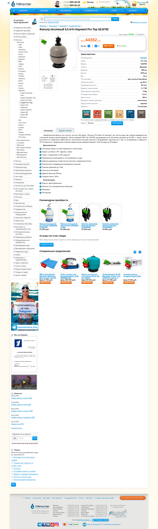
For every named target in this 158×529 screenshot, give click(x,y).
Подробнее (45, 282)
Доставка (44, 11)
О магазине (23, 11)
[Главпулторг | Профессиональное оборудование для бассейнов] (21, 4)
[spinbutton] (92, 46)
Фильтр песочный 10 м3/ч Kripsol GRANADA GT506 (69, 225)
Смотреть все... (17, 428)
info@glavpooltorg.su (84, 520)
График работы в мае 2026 (21, 405)
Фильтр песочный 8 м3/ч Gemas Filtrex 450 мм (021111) (90, 276)
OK (35, 438)
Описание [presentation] (48, 131)
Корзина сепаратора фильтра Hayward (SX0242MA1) (110, 225)
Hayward (143, 58)
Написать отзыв (46, 245)
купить (110, 46)
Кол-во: (83, 46)
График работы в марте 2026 (22, 411)
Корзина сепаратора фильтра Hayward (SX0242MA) (89, 225)
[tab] (48, 130)
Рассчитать (117, 123)
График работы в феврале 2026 (23, 417)
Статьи (114, 11)
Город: (83, 123)
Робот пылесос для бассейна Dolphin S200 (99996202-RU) (69, 276)
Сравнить (140, 34)
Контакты (133, 11)
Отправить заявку (101, 520)
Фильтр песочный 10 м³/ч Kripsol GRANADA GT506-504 (48, 225)
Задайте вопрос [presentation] (65, 131)
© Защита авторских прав (104, 498)
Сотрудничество (91, 11)
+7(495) (71, 2)
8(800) (71, 5)
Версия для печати (140, 22)
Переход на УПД (17, 424)
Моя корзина (142, 2)
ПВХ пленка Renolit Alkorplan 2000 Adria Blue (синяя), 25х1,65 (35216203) (48, 277)
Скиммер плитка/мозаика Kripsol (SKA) (132, 275)
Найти (115, 19)
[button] (96, 46)
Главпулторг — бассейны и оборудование (40, 506)
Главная (28, 498)
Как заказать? (66, 11)
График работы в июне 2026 (21, 398)
